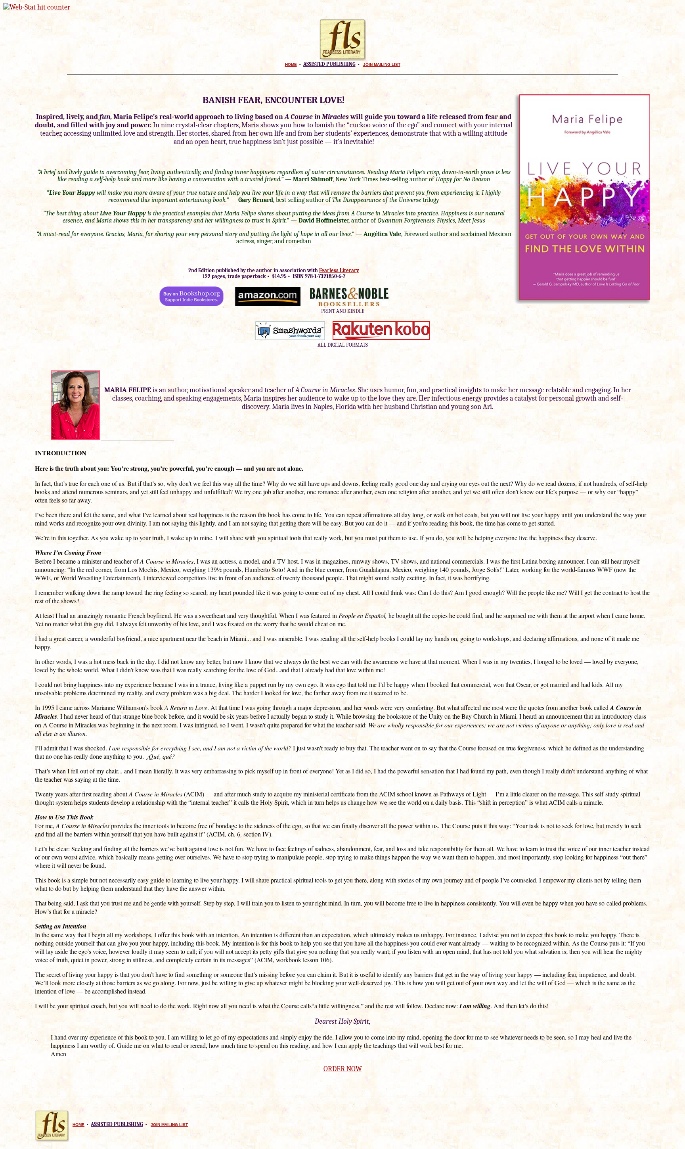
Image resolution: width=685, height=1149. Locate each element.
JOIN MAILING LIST (381, 64)
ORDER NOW (342, 1069)
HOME (291, 64)
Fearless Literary (339, 270)
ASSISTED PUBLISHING (329, 64)
